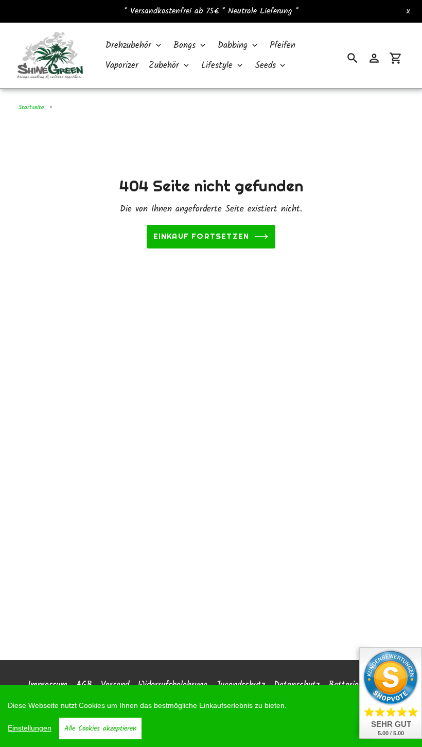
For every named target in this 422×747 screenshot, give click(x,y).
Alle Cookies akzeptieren (100, 728)
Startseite (31, 107)
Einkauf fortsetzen (201, 235)
